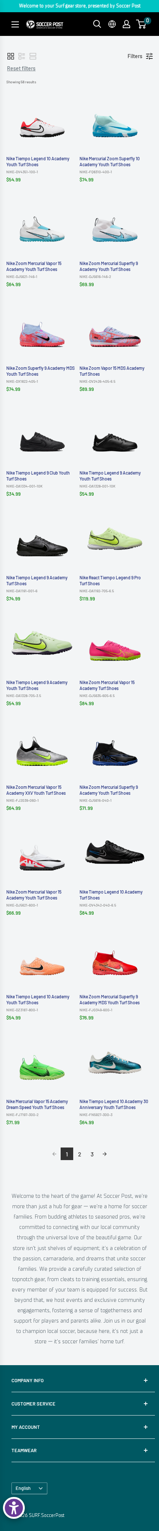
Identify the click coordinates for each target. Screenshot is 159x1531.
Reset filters (21, 68)
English (23, 1488)
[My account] (126, 24)
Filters (135, 56)
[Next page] (104, 1154)
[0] (141, 24)
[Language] (112, 24)
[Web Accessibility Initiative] (14, 1508)
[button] (10, 56)
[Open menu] (15, 24)
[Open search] (97, 24)
